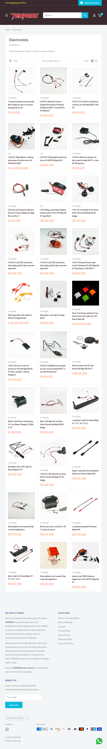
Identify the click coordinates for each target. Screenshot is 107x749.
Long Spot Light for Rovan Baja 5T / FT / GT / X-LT (85, 421)
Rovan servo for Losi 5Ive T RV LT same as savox (53, 528)
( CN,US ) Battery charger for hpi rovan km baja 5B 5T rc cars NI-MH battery (85, 160)
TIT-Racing (12, 98)
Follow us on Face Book (68, 618)
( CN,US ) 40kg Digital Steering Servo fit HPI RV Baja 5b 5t (53, 158)
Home (7, 29)
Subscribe (14, 705)
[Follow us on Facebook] (7, 729)
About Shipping (65, 622)
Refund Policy (64, 635)
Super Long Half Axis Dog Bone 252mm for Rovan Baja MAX (85, 472)
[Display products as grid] (92, 61)
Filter (15, 61)
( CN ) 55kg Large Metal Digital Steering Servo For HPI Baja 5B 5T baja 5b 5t (53, 213)
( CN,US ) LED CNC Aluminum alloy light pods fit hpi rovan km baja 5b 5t (21, 265)
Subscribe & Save (91, 3)
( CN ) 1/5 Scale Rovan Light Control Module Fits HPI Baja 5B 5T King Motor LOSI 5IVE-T (85, 265)
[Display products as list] (96, 61)
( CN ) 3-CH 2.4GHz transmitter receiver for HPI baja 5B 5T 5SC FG (85, 104)
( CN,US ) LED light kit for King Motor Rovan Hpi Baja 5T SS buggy (53, 477)
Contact (61, 626)
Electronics (17, 29)
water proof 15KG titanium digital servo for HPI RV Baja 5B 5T (85, 579)
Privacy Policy (64, 630)
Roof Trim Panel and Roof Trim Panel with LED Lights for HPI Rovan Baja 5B (85, 316)
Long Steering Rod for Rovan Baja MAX (84, 528)
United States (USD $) (15, 718)
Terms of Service (65, 643)
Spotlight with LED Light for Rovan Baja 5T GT (20, 468)
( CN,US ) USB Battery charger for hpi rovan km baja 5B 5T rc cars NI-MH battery (53, 368)
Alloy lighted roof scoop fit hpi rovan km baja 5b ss (21, 528)
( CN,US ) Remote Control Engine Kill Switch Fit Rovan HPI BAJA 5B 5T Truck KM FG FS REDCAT (52, 106)
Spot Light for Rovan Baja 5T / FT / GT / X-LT (21, 577)
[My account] (94, 15)
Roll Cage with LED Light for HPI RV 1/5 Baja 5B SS (20, 316)
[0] (99, 15)
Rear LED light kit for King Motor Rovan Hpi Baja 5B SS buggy (52, 424)
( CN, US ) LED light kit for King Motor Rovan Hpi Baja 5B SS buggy (85, 213)
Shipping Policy (65, 639)
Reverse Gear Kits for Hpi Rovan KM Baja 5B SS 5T (83, 367)
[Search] (85, 15)
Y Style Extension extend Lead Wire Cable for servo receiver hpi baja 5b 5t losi (21, 104)
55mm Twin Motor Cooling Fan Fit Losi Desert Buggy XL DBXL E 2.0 (21, 424)
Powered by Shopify (13, 741)
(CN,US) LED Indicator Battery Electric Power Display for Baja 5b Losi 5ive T (21, 213)
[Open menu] (6, 15)
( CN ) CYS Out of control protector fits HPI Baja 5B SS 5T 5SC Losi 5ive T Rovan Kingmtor (20, 370)
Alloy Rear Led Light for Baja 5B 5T (52, 316)
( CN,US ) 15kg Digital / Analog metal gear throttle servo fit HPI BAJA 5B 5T (20, 160)
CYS (9, 154)
